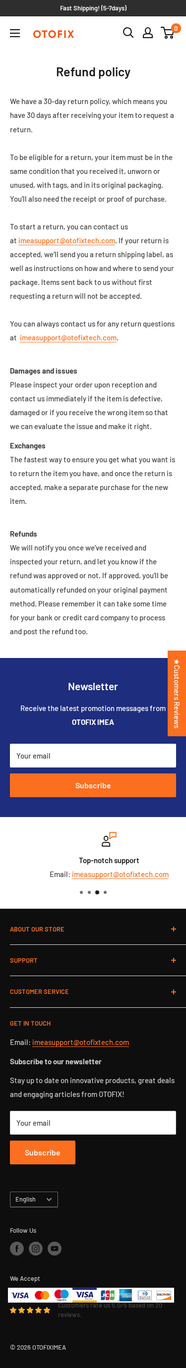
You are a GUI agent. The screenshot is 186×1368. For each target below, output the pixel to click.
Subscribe (93, 785)
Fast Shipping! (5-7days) (93, 8)
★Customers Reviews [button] (177, 693)
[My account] (148, 32)
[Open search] (128, 32)
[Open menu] (15, 33)
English (25, 1199)
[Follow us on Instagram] (36, 1249)
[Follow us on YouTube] (55, 1249)
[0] (168, 33)
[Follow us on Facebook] (17, 1249)
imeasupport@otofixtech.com (106, 874)
